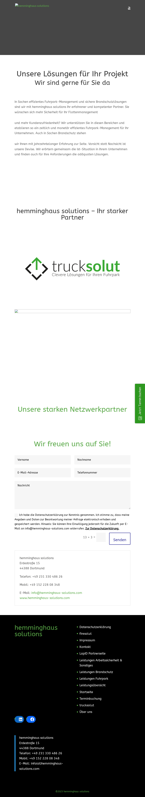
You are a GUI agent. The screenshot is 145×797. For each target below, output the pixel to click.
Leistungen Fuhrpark (93, 678)
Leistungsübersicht (92, 685)
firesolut (85, 633)
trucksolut (86, 705)
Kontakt (85, 647)
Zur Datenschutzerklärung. (102, 528)
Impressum (87, 640)
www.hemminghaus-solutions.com (45, 598)
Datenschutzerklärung (95, 627)
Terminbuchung (90, 698)
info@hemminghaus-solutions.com (56, 593)
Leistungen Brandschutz (96, 672)
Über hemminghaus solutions (72, 173)
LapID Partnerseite (92, 653)
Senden (119, 540)
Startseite (86, 692)
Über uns (85, 712)
